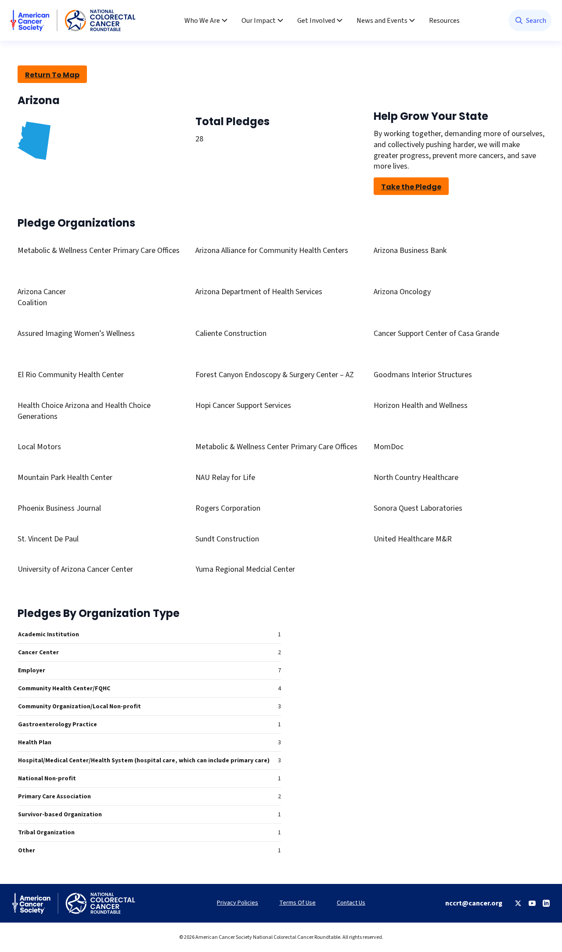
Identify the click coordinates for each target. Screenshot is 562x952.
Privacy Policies (237, 903)
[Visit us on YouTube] (532, 903)
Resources (444, 20)
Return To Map (52, 75)
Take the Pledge (411, 187)
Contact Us (351, 903)
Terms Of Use (297, 903)
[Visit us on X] (518, 903)
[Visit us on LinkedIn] (546, 903)
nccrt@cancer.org (473, 903)
